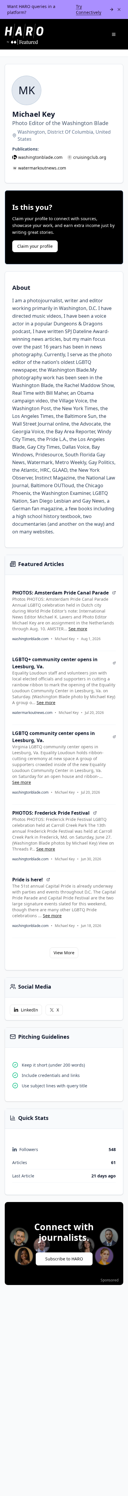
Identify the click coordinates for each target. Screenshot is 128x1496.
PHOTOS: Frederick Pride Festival (51, 813)
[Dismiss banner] (119, 9)
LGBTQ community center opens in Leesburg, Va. (53, 737)
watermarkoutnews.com (42, 168)
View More (64, 952)
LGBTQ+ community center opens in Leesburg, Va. (55, 663)
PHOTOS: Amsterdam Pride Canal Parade (60, 592)
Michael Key (65, 639)
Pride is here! (27, 879)
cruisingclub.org (89, 157)
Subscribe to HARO (64, 1259)
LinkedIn (29, 1010)
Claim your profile (35, 246)
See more (77, 629)
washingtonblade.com (40, 157)
